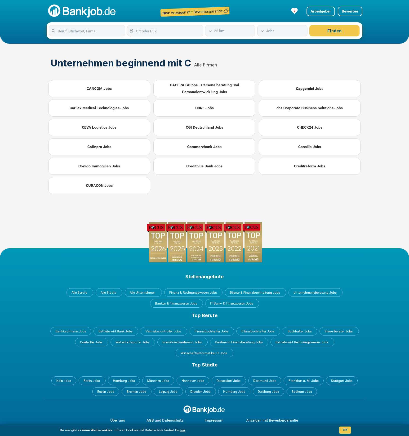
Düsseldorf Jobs (228, 381)
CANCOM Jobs (99, 88)
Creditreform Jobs (309, 166)
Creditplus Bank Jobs (204, 166)
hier (182, 430)
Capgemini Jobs (309, 88)
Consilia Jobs (309, 146)
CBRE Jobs (204, 108)
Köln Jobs (63, 381)
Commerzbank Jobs (204, 146)
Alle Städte (108, 292)
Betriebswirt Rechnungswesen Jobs (302, 342)
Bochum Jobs (302, 391)
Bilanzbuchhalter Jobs (257, 331)
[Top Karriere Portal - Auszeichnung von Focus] (204, 242)
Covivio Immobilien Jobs (99, 166)
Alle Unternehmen (143, 292)
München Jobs (158, 381)
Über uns (117, 420)
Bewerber (350, 11)
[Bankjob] (82, 11)
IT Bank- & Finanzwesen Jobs (231, 303)
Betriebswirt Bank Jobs (115, 331)
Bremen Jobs (136, 391)
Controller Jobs (91, 342)
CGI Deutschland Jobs (204, 127)
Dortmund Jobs (264, 381)
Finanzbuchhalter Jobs (211, 331)
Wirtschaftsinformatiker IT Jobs (204, 353)
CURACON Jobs (99, 185)
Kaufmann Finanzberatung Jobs (239, 342)
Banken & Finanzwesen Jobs (176, 303)
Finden (334, 30)
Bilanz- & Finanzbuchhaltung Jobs (255, 292)
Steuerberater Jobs (339, 331)
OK (345, 430)
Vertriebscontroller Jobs (163, 331)
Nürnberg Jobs (234, 391)
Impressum (214, 420)
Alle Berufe (79, 292)
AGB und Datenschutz (165, 420)
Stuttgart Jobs (341, 381)
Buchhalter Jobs (300, 331)
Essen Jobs (105, 391)
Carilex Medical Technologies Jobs (99, 108)
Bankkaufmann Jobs (70, 331)
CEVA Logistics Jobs (99, 127)
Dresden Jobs (200, 391)
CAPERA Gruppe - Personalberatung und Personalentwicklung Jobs (204, 88)
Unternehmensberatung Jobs (315, 292)
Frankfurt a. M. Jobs (304, 381)
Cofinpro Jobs (99, 146)
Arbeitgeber (321, 11)
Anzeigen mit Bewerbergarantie (272, 420)
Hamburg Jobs (124, 381)
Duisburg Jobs (268, 391)
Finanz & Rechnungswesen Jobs (193, 292)
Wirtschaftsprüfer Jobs (133, 342)
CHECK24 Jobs (309, 127)
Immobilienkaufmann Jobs (182, 342)
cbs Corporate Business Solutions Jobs (309, 108)
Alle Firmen (205, 65)
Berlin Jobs (92, 381)
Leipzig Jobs (168, 391)
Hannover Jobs (193, 381)
